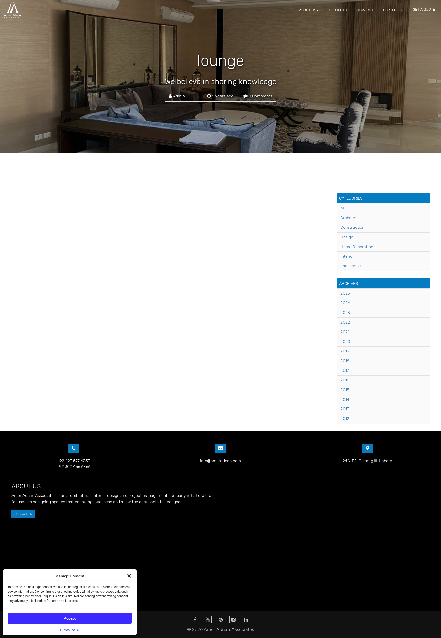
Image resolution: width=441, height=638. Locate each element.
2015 (344, 389)
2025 (345, 293)
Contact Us (23, 514)
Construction (352, 227)
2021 (344, 331)
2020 (345, 341)
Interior (347, 256)
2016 (344, 380)
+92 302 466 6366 (73, 466)
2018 (344, 360)
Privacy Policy (69, 629)
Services (365, 10)
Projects (338, 10)
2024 (345, 302)
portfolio (392, 10)
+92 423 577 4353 (73, 460)
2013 (344, 408)
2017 (344, 370)
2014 (344, 399)
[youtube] (208, 619)
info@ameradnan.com (220, 460)
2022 (345, 322)
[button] (129, 575)
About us (307, 10)
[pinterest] (220, 619)
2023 (345, 312)
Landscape (350, 265)
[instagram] (233, 619)
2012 (344, 418)
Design (346, 237)
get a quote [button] (424, 9)
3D (343, 208)
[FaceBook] (195, 619)
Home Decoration (356, 246)
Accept (70, 618)
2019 (344, 351)
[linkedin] (246, 619)
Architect (349, 217)
